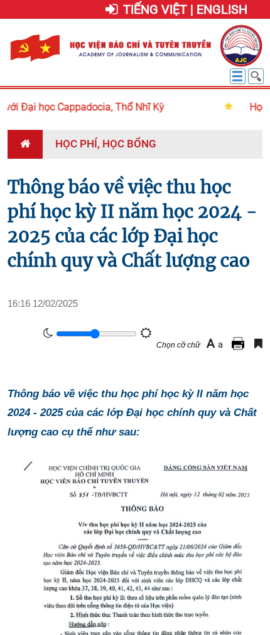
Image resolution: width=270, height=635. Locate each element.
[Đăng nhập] (111, 10)
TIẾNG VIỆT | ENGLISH (185, 9)
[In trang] (240, 343)
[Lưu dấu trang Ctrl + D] (258, 343)
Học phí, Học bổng (105, 143)
